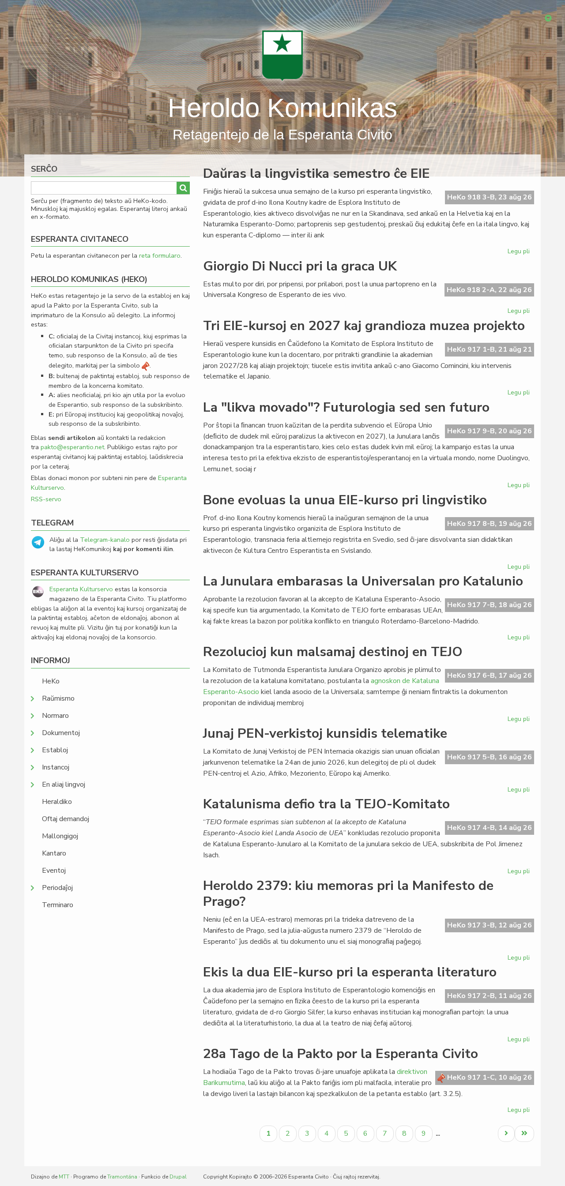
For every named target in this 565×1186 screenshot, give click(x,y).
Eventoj (54, 870)
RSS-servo (46, 499)
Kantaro (54, 853)
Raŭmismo (58, 698)
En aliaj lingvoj (63, 784)
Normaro (55, 716)
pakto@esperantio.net (72, 447)
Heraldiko (57, 802)
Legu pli (520, 253)
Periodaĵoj (57, 888)
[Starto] (282, 55)
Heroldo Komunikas (282, 108)
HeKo (51, 681)
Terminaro (57, 905)
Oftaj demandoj (65, 819)
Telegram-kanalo (105, 539)
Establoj (55, 750)
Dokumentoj (61, 733)
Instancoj (55, 767)
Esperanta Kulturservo (81, 589)
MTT (64, 1176)
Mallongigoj (60, 836)
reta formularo (160, 255)
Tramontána (122, 1176)
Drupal (178, 1176)
